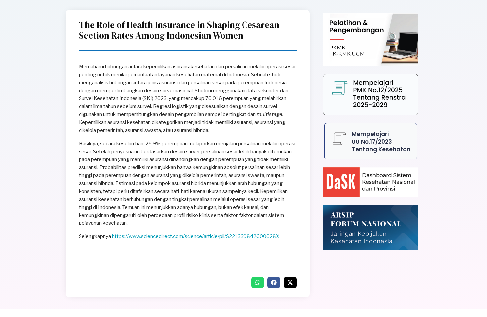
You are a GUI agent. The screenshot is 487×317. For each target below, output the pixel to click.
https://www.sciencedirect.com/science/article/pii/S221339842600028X (195, 236)
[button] (257, 282)
